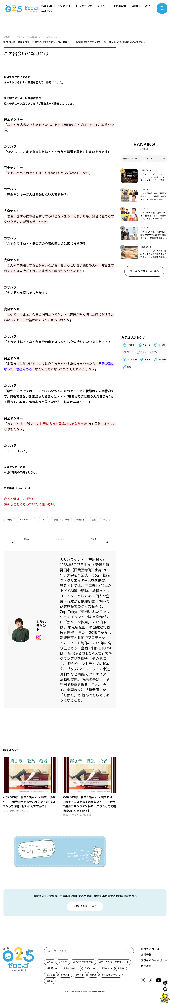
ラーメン (162, 345)
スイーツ (146, 345)
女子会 (51, 974)
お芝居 (9, 519)
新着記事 (46, 6)
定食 (122, 968)
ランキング (64, 6)
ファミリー (132, 359)
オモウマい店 (72, 968)
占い (147, 6)
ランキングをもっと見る (144, 271)
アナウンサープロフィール (114, 962)
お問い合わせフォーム (85, 906)
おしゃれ (162, 359)
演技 (94, 519)
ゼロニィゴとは (150, 949)
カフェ (143, 352)
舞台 (105, 519)
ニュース (46, 10)
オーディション (26, 519)
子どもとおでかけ (84, 962)
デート (147, 359)
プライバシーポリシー (154, 960)
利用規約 (146, 966)
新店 (93, 974)
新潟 (67, 519)
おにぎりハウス (112, 974)
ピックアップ (84, 6)
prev (26, 538)
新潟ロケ (52, 968)
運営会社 (146, 954)
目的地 (136, 6)
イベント (102, 6)
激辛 (50, 981)
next (93, 538)
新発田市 (80, 519)
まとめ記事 (119, 6)
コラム (43, 519)
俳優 (56, 519)
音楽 (129, 367)
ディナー (158, 352)
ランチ (130, 352)
